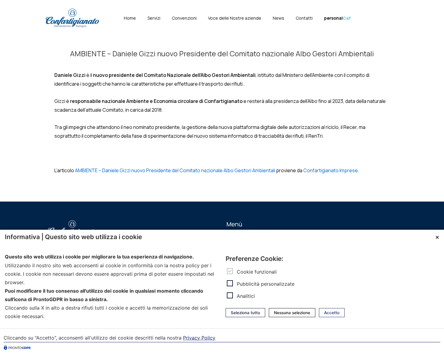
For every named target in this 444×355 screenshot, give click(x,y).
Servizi (153, 18)
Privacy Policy (199, 338)
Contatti (304, 18)
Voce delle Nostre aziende (234, 18)
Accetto (331, 312)
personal (337, 18)
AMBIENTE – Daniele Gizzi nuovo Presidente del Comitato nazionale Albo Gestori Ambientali (175, 170)
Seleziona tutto (245, 312)
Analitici (246, 296)
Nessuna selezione (292, 312)
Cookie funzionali (257, 271)
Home (130, 18)
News (278, 18)
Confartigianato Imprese (330, 170)
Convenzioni (184, 18)
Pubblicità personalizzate (265, 284)
